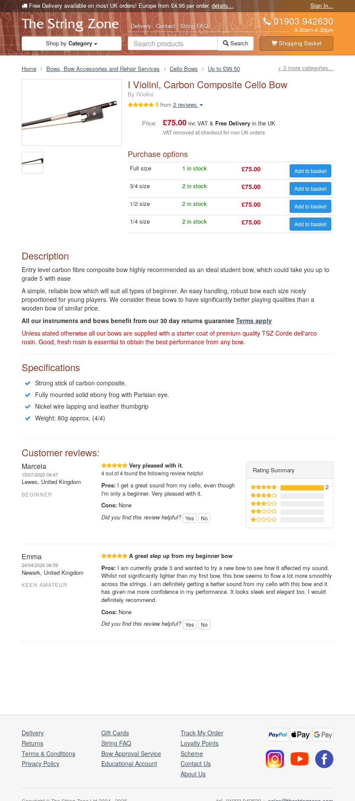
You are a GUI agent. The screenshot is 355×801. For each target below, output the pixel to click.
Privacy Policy (40, 763)
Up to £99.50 (224, 68)
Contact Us (196, 763)
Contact (165, 26)
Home (29, 68)
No (204, 518)
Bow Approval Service (131, 753)
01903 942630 (303, 20)
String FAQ (194, 26)
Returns (32, 743)
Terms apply (254, 320)
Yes (189, 518)
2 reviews (186, 104)
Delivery (141, 26)
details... (222, 5)
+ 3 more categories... (305, 68)
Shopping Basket (299, 43)
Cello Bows (184, 68)
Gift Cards (115, 732)
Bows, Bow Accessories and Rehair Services (103, 68)
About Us (193, 773)
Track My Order (202, 732)
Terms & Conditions (48, 753)
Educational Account (129, 763)
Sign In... (321, 5)
